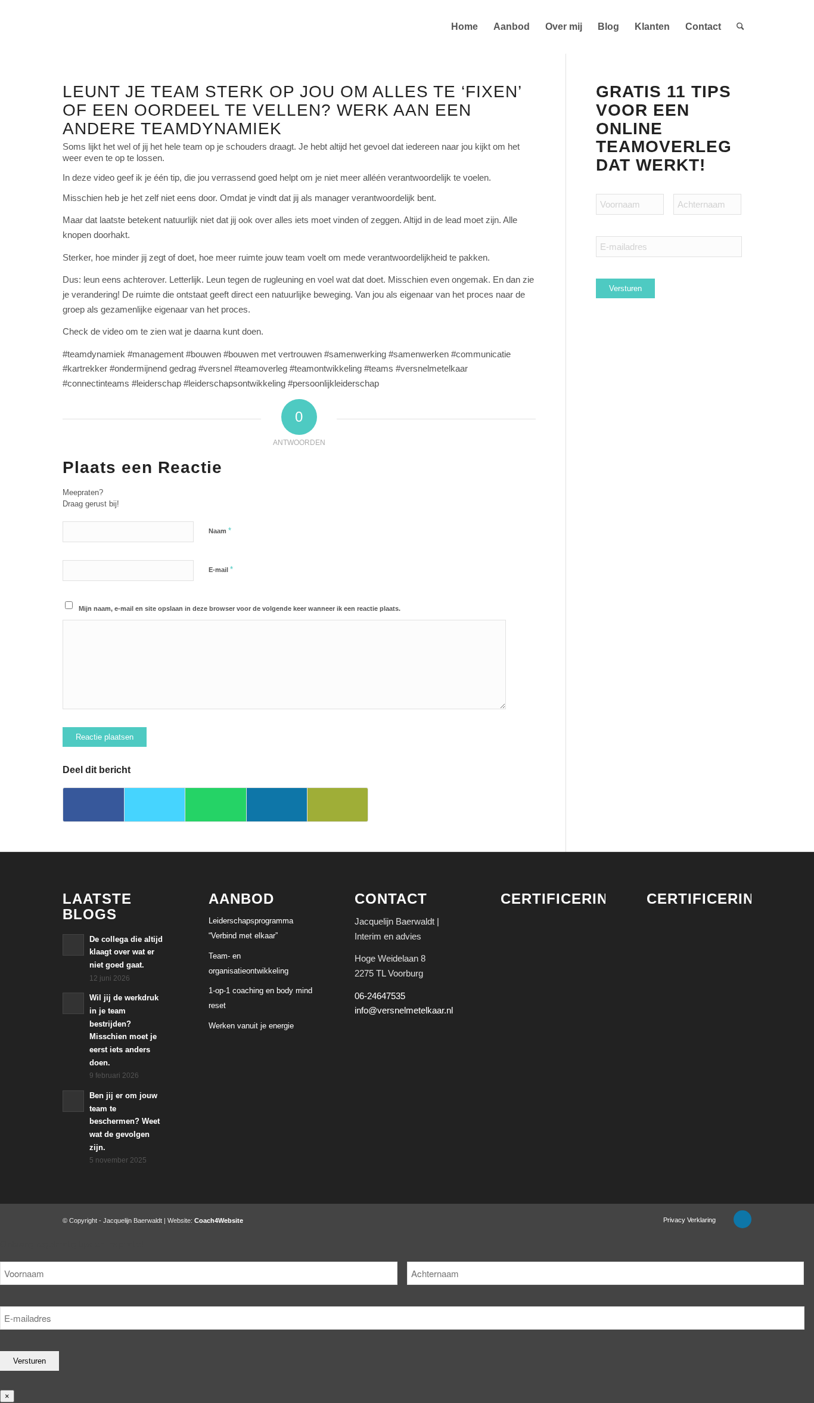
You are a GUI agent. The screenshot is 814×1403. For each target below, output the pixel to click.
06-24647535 (380, 996)
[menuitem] (464, 27)
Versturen (625, 288)
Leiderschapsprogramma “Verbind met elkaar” (251, 928)
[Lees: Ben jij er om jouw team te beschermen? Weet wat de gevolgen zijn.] (73, 1101)
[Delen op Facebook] (93, 804)
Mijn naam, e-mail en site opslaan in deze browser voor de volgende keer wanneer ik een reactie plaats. (239, 608)
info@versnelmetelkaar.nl (404, 1010)
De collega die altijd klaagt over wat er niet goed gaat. (126, 952)
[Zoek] (740, 27)
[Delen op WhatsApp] (215, 804)
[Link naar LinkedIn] (742, 1219)
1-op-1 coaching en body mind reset (260, 998)
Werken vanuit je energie (251, 1025)
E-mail (221, 569)
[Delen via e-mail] (337, 804)
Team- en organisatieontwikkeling (248, 963)
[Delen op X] (155, 804)
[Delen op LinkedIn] (277, 804)
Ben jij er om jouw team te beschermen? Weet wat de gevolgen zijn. (124, 1121)
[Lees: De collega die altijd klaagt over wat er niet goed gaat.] (73, 945)
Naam (220, 530)
